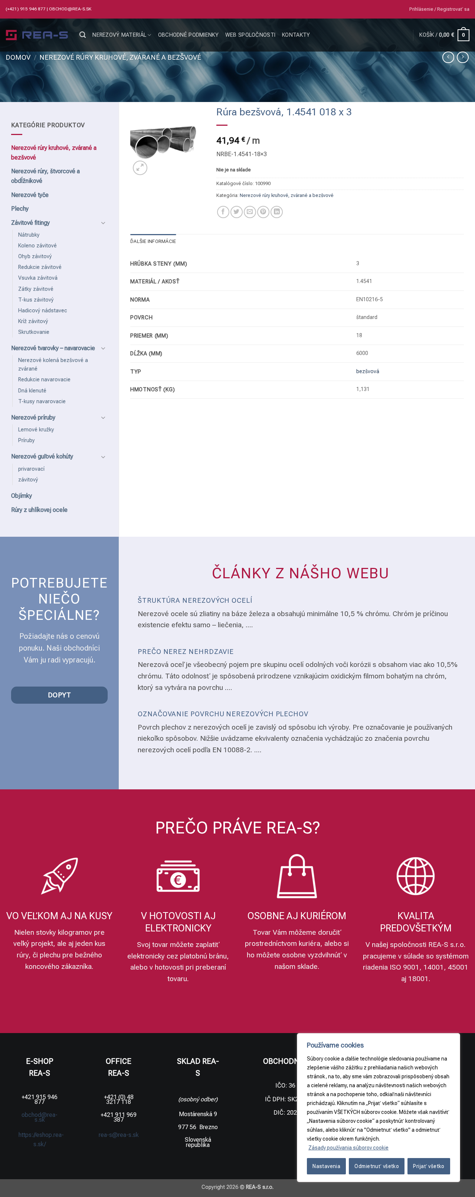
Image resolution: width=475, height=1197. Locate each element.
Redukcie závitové (40, 267)
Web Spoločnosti (250, 35)
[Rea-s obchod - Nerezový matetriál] (37, 35)
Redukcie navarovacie (44, 379)
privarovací (31, 469)
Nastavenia (326, 1166)
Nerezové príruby (33, 417)
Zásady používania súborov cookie (348, 1148)
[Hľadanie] (82, 35)
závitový (28, 480)
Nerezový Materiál (119, 35)
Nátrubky (29, 235)
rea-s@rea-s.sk (119, 1134)
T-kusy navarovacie (42, 401)
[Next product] (448, 57)
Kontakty (296, 35)
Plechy (20, 208)
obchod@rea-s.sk (70, 8)
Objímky (21, 495)
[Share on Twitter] (236, 212)
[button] (439, 9)
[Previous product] (462, 57)
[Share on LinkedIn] (277, 212)
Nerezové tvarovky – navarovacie (53, 348)
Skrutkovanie (33, 332)
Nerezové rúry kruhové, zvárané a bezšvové (120, 57)
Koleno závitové (37, 246)
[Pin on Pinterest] (263, 212)
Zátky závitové (35, 289)
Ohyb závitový (35, 256)
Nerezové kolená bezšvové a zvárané (53, 364)
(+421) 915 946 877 (26, 8)
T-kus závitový (36, 300)
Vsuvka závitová (38, 278)
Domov (18, 57)
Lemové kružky (36, 430)
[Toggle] (103, 222)
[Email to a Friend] (250, 212)
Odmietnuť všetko (376, 1166)
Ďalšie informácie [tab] (153, 241)
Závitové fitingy (30, 222)
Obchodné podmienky (188, 35)
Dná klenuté (32, 391)
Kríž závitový (33, 321)
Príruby (26, 440)
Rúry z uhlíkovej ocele (39, 509)
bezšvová (367, 371)
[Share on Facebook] (223, 212)
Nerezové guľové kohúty (42, 456)
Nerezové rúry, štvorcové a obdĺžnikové (45, 176)
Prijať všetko (428, 1166)
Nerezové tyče (30, 194)
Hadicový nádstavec (42, 311)
